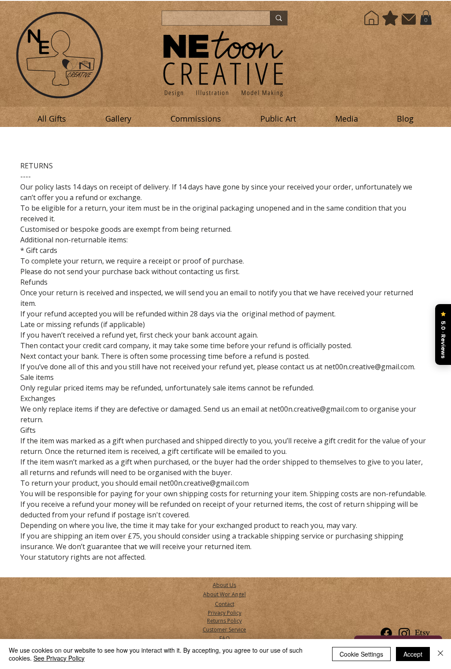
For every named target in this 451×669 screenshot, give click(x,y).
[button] (426, 17)
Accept (412, 654)
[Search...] (278, 18)
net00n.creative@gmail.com (204, 483)
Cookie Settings (361, 654)
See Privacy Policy (59, 658)
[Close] (440, 654)
